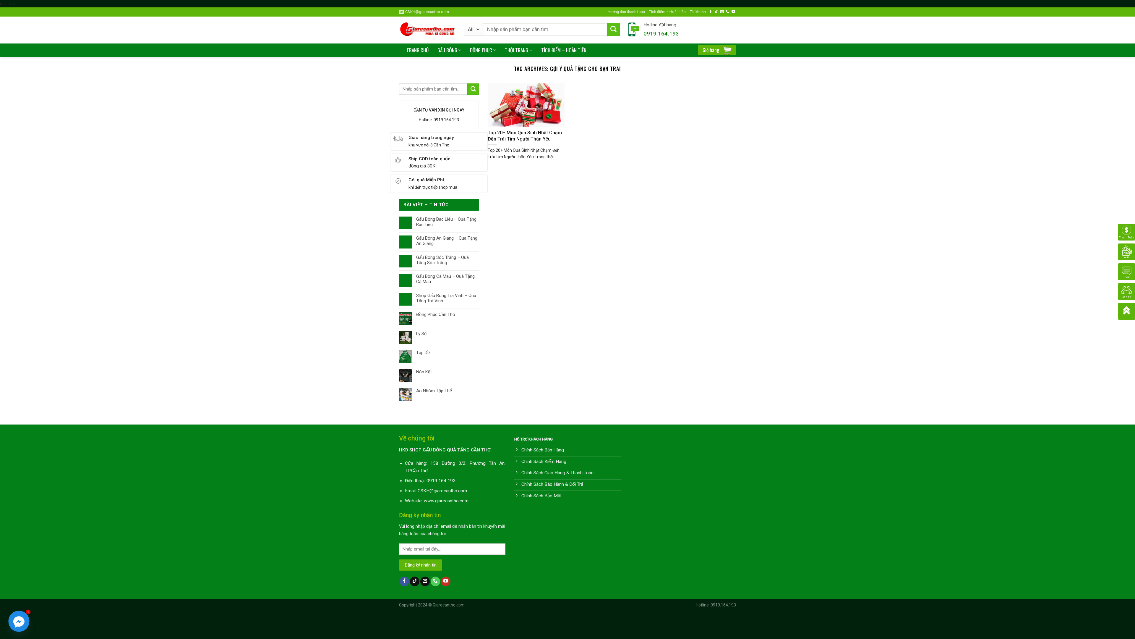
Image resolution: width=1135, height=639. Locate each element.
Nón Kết (424, 372)
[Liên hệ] (1126, 291)
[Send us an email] (722, 12)
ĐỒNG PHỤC (481, 50)
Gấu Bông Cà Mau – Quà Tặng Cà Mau (445, 279)
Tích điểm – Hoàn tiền (667, 11)
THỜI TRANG (516, 50)
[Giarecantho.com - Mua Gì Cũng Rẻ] (427, 30)
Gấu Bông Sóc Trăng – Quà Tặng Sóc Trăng (442, 260)
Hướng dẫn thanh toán (626, 11)
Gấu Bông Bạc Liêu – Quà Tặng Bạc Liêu (446, 222)
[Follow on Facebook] (711, 12)
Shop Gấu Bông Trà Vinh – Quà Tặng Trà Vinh (446, 298)
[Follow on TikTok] (716, 12)
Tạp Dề (423, 352)
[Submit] (613, 29)
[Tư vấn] (1126, 271)
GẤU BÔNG (447, 50)
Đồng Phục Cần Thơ (435, 314)
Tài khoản (698, 11)
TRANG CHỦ (417, 50)
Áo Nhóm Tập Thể (434, 390)
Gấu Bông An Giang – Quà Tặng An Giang (446, 240)
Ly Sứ (421, 333)
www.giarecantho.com (446, 501)
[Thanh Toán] (1126, 232)
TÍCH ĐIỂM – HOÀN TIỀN (563, 50)
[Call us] (727, 12)
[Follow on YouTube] (733, 12)
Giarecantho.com (449, 605)
